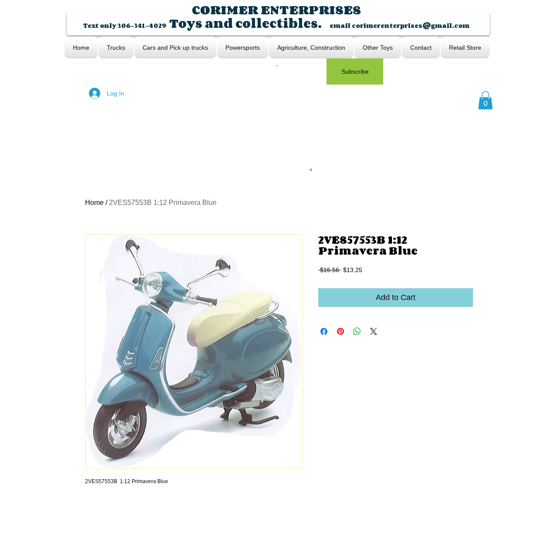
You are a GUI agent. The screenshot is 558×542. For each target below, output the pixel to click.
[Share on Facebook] (324, 331)
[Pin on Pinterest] (340, 331)
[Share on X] (373, 331)
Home (94, 202)
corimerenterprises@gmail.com (411, 25)
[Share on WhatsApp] (357, 331)
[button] (485, 100)
